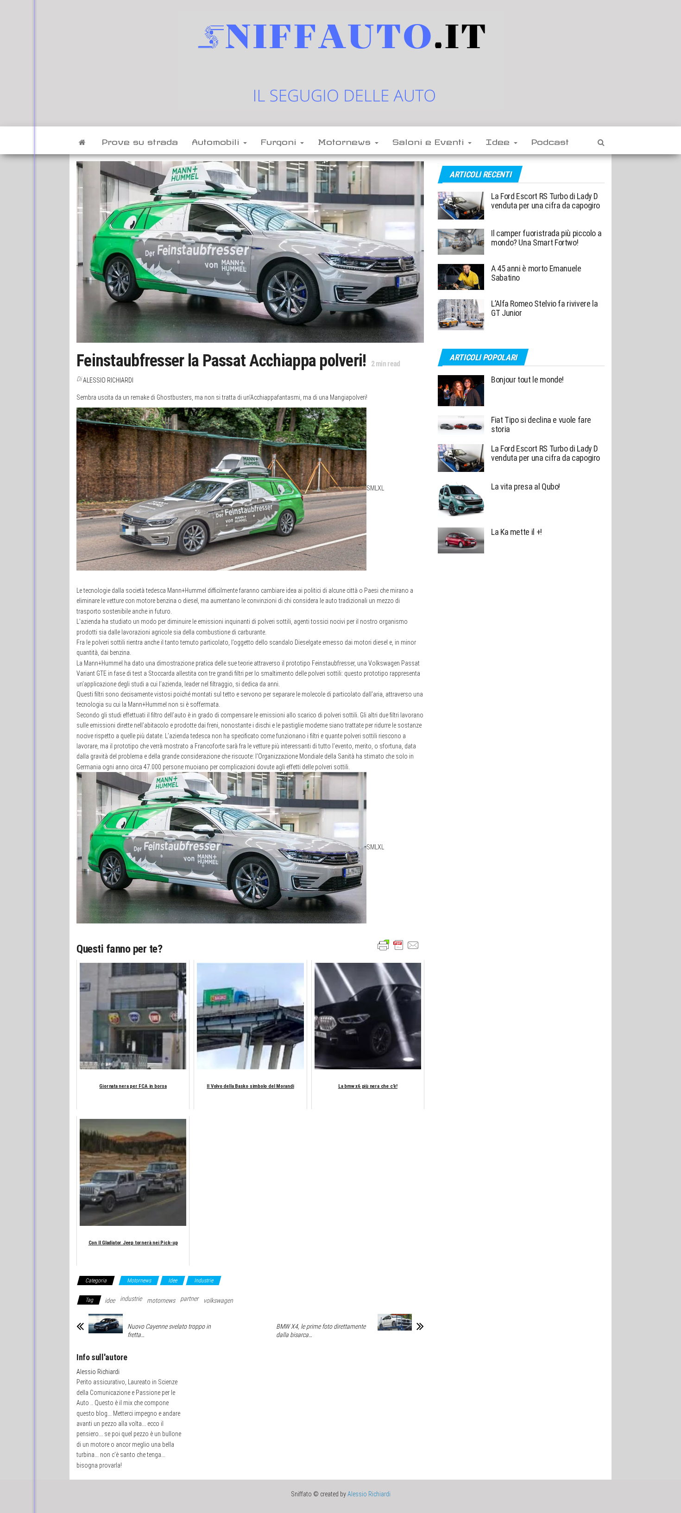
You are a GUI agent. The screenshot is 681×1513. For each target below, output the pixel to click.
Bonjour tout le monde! (527, 379)
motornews (161, 1300)
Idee (499, 140)
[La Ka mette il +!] (461, 539)
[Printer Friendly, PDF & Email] (398, 944)
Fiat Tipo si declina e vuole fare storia (541, 424)
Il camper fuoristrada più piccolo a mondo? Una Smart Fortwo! (546, 237)
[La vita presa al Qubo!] (461, 499)
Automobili (217, 140)
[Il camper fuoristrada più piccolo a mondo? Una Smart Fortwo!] (461, 241)
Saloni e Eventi (429, 140)
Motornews (346, 140)
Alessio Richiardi (108, 380)
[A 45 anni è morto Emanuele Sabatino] (461, 276)
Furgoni (280, 140)
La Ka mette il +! (516, 532)
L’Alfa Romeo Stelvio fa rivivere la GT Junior (544, 308)
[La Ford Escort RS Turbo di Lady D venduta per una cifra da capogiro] (461, 205)
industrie (131, 1298)
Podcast (550, 140)
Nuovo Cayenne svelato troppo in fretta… (169, 1330)
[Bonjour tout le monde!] (461, 390)
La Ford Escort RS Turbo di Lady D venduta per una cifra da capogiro (545, 200)
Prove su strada (140, 140)
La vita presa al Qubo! (525, 486)
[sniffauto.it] (82, 140)
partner (189, 1298)
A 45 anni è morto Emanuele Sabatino (536, 273)
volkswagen (218, 1300)
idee (110, 1300)
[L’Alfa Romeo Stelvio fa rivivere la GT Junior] (461, 314)
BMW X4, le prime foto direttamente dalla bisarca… (321, 1330)
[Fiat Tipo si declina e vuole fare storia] (461, 424)
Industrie (203, 1280)
